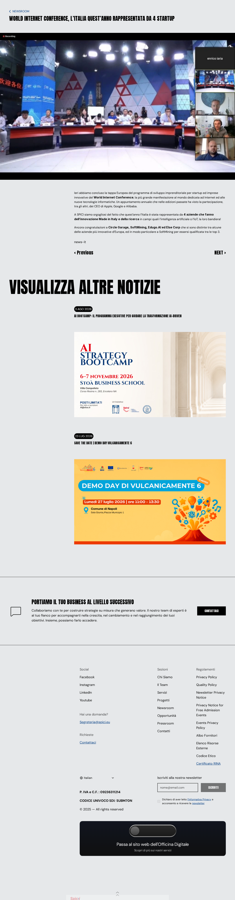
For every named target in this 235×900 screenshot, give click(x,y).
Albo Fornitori (206, 735)
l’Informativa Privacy (199, 799)
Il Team (162, 685)
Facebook (87, 677)
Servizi (162, 692)
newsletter (198, 803)
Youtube (86, 700)
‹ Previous (83, 252)
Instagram (87, 685)
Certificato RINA (208, 763)
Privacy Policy (206, 677)
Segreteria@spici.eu (95, 722)
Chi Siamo (165, 677)
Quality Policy (206, 685)
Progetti (163, 700)
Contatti (163, 731)
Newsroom (165, 708)
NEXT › (220, 252)
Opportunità (166, 715)
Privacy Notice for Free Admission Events (210, 710)
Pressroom (165, 723)
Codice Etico (206, 756)
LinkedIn (86, 692)
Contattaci (88, 742)
